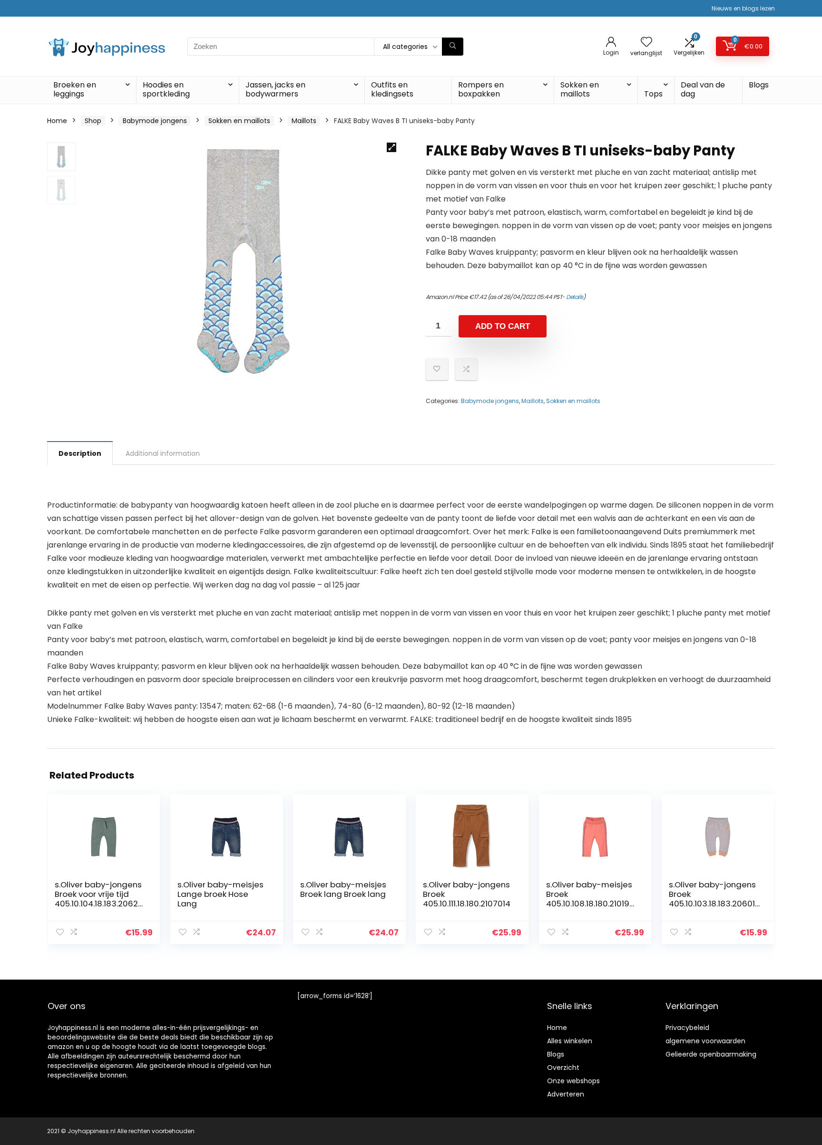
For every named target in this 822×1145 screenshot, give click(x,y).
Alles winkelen (569, 1041)
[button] (391, 147)
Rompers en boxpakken (481, 89)
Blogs (759, 84)
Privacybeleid (687, 1027)
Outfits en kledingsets (392, 89)
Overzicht (563, 1067)
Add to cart (502, 326)
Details (574, 297)
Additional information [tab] (163, 453)
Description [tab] (80, 453)
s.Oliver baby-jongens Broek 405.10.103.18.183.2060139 (712, 899)
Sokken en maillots (579, 89)
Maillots (304, 120)
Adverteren (565, 1094)
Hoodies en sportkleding (166, 89)
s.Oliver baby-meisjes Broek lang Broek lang (343, 889)
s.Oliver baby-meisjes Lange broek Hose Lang (220, 894)
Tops (653, 93)
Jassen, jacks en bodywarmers (275, 89)
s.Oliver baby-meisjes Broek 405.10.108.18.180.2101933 (590, 899)
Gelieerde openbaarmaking (710, 1054)
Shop (93, 120)
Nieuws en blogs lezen (743, 8)
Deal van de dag (703, 89)
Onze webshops (573, 1081)
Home (57, 120)
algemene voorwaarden (705, 1041)
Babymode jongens (155, 120)
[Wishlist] (646, 42)
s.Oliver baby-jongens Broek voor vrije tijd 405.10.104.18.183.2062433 (99, 899)
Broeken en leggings (74, 89)
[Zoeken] (452, 47)
